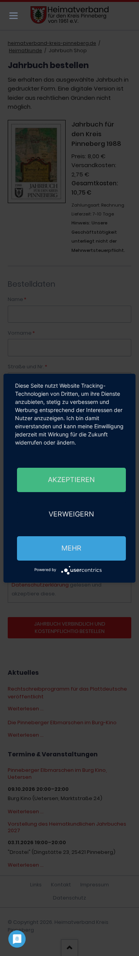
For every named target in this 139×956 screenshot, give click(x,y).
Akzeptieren (71, 479)
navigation (13, 15)
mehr (71, 548)
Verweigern (71, 514)
